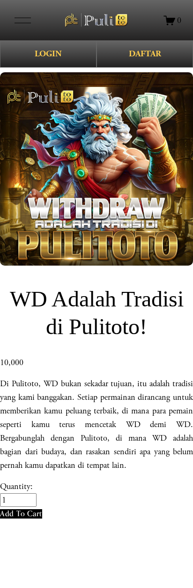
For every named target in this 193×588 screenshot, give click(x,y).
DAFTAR (145, 54)
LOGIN (48, 54)
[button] (21, 513)
